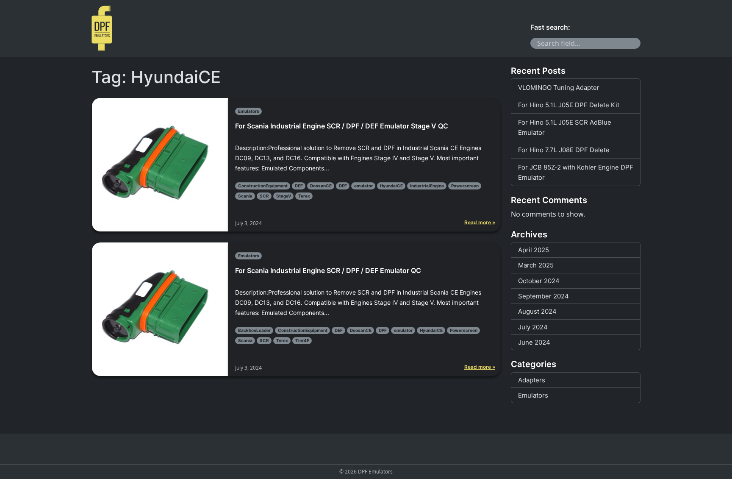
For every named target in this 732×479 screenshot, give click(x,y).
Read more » (479, 223)
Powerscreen (465, 185)
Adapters (531, 380)
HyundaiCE (391, 185)
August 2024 (537, 311)
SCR (264, 195)
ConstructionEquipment (263, 185)
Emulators (248, 111)
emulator (363, 185)
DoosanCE (321, 185)
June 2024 (534, 342)
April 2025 (533, 250)
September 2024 (543, 296)
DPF (343, 185)
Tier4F (302, 340)
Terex (304, 195)
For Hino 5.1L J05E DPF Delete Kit (568, 105)
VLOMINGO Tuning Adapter (558, 88)
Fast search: (550, 27)
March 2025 (536, 265)
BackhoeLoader (254, 330)
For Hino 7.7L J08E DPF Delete (564, 150)
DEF (299, 185)
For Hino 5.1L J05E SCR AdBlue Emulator (564, 127)
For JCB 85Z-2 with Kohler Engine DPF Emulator (575, 172)
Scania (245, 195)
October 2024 (539, 281)
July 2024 (533, 327)
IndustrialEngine (427, 185)
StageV (283, 195)
